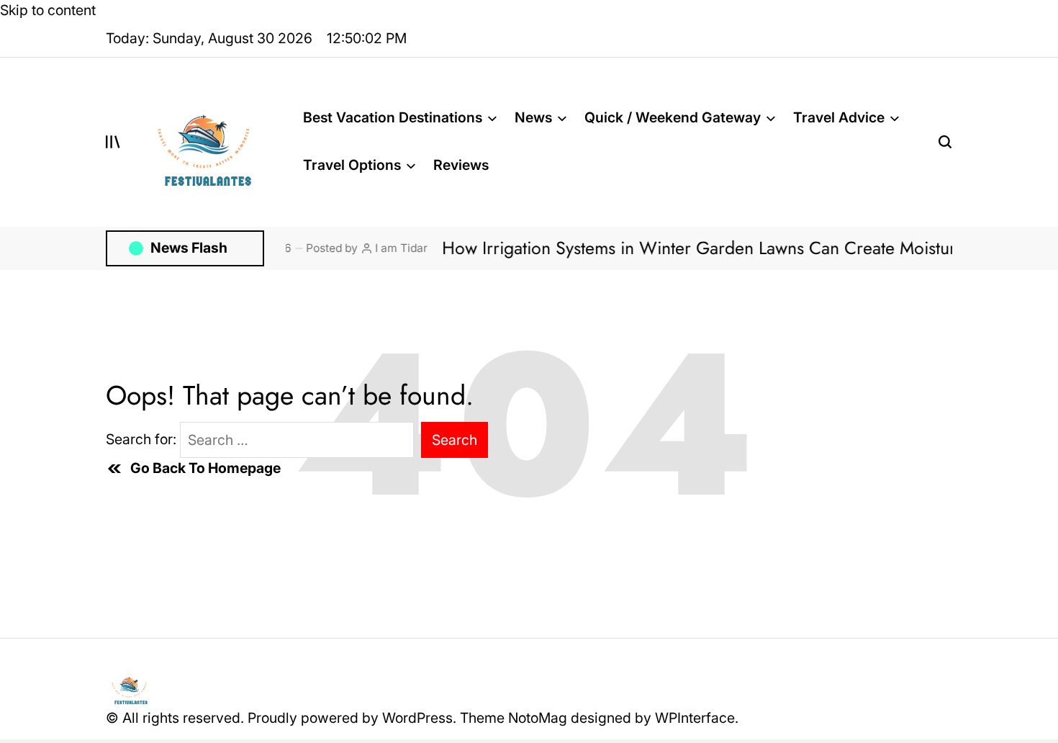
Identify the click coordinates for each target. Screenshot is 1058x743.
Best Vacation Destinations (392, 117)
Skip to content (48, 10)
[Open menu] (113, 142)
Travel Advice (839, 117)
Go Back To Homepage (205, 468)
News (533, 117)
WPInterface (695, 717)
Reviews (461, 165)
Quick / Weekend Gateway (672, 117)
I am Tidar (382, 248)
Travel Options (352, 165)
